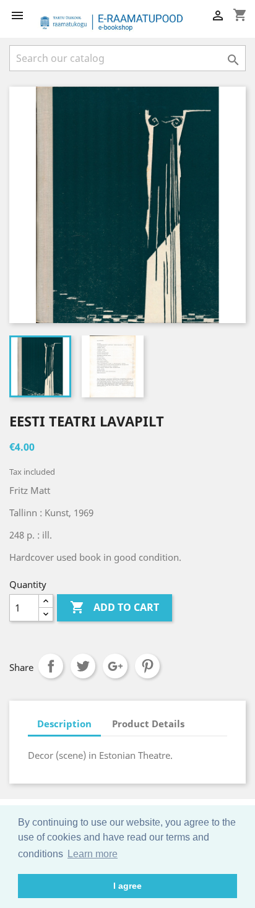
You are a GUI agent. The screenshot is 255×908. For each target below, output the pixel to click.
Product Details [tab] (148, 723)
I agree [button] (127, 886)
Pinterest (147, 666)
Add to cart (114, 607)
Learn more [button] (92, 854)
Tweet (83, 666)
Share (50, 666)
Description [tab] (64, 723)
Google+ (115, 666)
